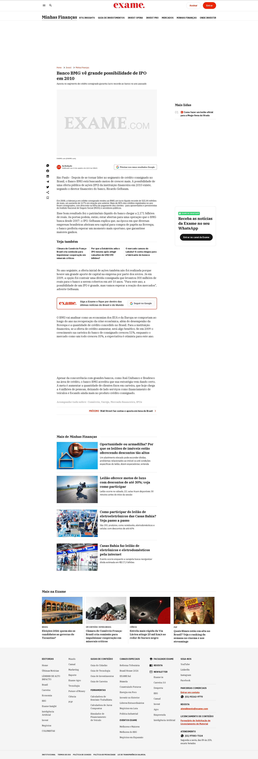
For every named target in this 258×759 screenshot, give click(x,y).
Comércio (94, 402)
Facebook (185, 680)
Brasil (45, 684)
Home (59, 67)
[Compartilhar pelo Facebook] (47, 170)
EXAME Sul (125, 676)
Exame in (158, 677)
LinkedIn (185, 669)
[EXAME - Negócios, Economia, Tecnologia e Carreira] (129, 5)
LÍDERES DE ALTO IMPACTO (51, 678)
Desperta (158, 688)
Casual (72, 664)
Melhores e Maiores (129, 726)
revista (158, 665)
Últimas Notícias (50, 670)
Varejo (105, 402)
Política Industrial (129, 713)
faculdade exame (163, 659)
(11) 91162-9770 (194, 696)
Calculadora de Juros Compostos (101, 707)
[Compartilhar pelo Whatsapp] (47, 165)
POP (71, 702)
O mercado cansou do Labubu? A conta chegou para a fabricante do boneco (141, 251)
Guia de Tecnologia (100, 670)
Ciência (72, 696)
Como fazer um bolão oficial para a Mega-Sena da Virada (197, 114)
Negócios (46, 725)
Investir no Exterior (130, 697)
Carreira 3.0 (160, 682)
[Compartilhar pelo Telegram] (47, 181)
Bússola (124, 681)
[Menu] (44, 5)
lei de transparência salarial (132, 755)
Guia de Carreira (99, 681)
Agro (156, 709)
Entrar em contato (190, 692)
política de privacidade (104, 755)
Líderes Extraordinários (132, 703)
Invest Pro (152, 17)
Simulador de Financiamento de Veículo (98, 717)
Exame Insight (49, 706)
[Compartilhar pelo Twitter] (47, 187)
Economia (47, 695)
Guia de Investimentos (111, 17)
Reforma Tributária (130, 665)
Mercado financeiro (122, 402)
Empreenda (160, 714)
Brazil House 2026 (129, 670)
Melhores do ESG (128, 732)
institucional (48, 755)
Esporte (72, 675)
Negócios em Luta (129, 708)
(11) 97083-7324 (194, 735)
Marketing (74, 669)
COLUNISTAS (48, 731)
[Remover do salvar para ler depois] (47, 197)
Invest (68, 67)
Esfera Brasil (105, 627)
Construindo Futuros (130, 687)
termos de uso (64, 755)
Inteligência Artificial (48, 713)
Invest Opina (135, 17)
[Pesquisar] (50, 5)
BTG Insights (87, 17)
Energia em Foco (128, 692)
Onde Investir (208, 17)
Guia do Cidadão (99, 665)
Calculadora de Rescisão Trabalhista (101, 698)
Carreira (46, 690)
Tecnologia (74, 685)
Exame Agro (75, 680)
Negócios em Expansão (131, 737)
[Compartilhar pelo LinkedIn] (47, 176)
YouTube (185, 664)
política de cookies (82, 755)
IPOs (139, 402)
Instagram (186, 675)
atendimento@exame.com (194, 708)
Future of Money (77, 691)
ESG (44, 700)
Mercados (167, 17)
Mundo (72, 659)
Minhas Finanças (59, 17)
